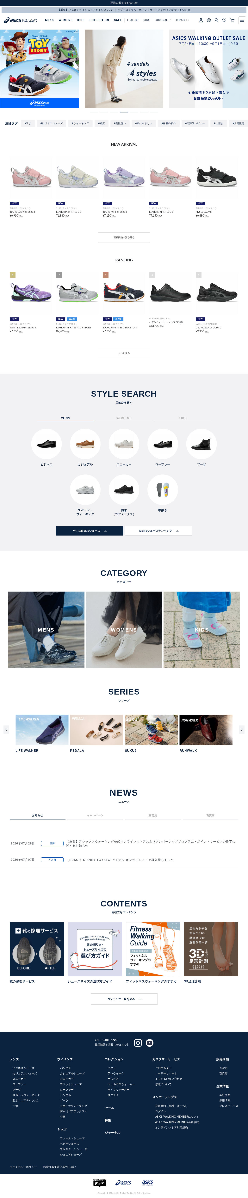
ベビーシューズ (69, 1144)
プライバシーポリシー (24, 1167)
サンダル (65, 1095)
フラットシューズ (71, 1084)
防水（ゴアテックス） (26, 1100)
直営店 (223, 1068)
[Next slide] (242, 729)
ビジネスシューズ (23, 1068)
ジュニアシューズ (71, 1154)
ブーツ (17, 1089)
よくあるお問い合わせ (168, 1079)
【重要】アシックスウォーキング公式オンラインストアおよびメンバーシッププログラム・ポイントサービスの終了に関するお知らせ (151, 843)
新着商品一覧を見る (124, 237)
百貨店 (223, 1073)
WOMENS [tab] (124, 418)
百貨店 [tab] (210, 815)
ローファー (19, 1084)
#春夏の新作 (169, 123)
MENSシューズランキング (155, 530)
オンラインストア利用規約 (171, 1127)
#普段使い (120, 123)
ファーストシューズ (72, 1138)
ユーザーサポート (166, 1073)
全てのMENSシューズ (86, 530)
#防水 (28, 123)
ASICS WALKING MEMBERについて (177, 1117)
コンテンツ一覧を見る (121, 999)
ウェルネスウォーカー (121, 1084)
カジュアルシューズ (25, 1073)
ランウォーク (116, 1073)
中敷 (15, 1106)
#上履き (218, 123)
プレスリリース (228, 1106)
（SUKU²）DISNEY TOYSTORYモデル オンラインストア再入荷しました (120, 859)
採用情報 (224, 1100)
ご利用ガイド (163, 1068)
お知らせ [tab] (37, 815)
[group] (39, 69)
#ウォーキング (80, 123)
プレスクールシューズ (73, 1149)
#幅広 (101, 123)
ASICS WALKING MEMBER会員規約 (177, 1122)
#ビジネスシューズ (51, 123)
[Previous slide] (6, 729)
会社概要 (224, 1095)
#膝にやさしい (143, 123)
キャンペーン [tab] (95, 815)
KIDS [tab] (182, 418)
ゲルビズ (113, 1079)
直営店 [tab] (153, 815)
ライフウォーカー (118, 1089)
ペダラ (112, 1068)
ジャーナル (112, 1132)
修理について (163, 1084)
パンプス (65, 1068)
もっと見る (124, 353)
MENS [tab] (65, 418)
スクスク (113, 1095)
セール (109, 1108)
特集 (108, 1120)
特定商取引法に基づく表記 (59, 1167)
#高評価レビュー (195, 123)
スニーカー (19, 1079)
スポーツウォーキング (26, 1095)
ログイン (160, 1111)
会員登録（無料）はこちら (171, 1106)
